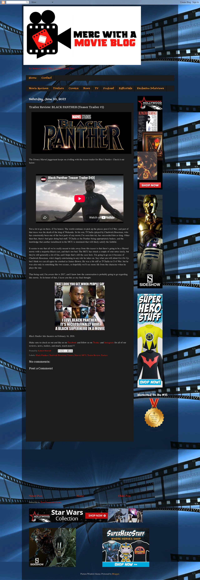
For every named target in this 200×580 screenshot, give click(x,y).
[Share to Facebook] (68, 350)
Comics (73, 88)
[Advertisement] (79, 467)
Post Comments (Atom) (51, 502)
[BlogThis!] (62, 350)
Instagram (109, 342)
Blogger (115, 573)
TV (96, 88)
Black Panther (42, 355)
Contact (46, 78)
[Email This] (59, 350)
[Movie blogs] (154, 431)
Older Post (124, 496)
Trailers (58, 88)
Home (33, 78)
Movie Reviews (38, 88)
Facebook (72, 342)
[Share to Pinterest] (71, 350)
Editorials (125, 88)
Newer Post (35, 496)
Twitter (96, 342)
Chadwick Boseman (57, 355)
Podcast (108, 88)
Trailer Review (93, 355)
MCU (84, 355)
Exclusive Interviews (150, 88)
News (86, 88)
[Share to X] (65, 350)
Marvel (77, 355)
